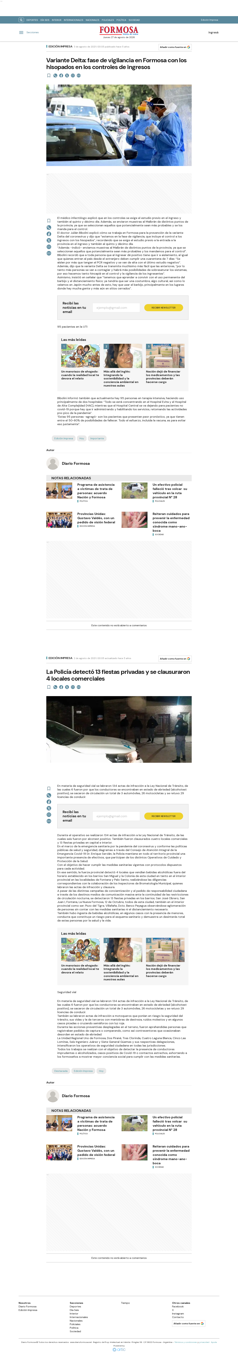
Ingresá (213, 32)
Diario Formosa (76, 463)
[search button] (21, 20)
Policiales (108, 20)
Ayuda (214, 1342)
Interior (56, 20)
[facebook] (61, 75)
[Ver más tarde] (48, 75)
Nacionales (92, 20)
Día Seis (44, 20)
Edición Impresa (209, 19)
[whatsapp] (55, 75)
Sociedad (134, 20)
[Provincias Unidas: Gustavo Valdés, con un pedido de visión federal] (59, 520)
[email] (73, 75)
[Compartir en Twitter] (67, 75)
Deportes (32, 20)
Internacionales (73, 20)
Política (121, 20)
